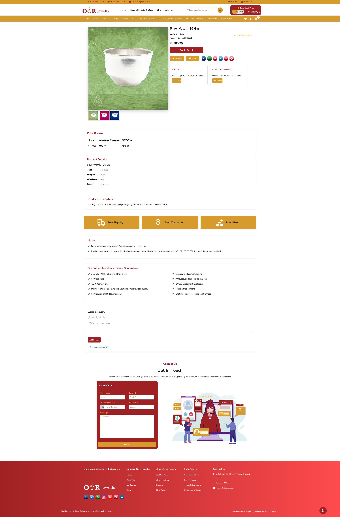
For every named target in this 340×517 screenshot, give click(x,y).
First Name (106, 393)
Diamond (106, 19)
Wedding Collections (195, 19)
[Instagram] (104, 497)
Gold (87, 19)
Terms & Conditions (192, 485)
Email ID (133, 393)
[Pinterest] (231, 58)
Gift (116, 19)
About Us (131, 480)
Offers (125, 19)
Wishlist (178, 58)
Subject (133, 402)
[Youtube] (110, 497)
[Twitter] (220, 58)
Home (123, 10)
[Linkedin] (122, 497)
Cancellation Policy (192, 475)
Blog (129, 490)
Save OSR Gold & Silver (141, 10)
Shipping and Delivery (193, 490)
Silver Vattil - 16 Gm (98, 165)
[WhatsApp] (98, 497)
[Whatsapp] (209, 58)
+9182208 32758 (96, 2)
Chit (159, 10)
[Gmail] (215, 58)
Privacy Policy (190, 480)
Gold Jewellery (162, 475)
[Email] (226, 58)
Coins (133, 19)
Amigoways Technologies (265, 511)
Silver (95, 19)
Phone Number (107, 402)
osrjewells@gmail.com (140, 2)
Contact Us (131, 485)
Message (105, 412)
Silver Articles (226, 19)
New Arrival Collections (172, 19)
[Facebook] (203, 58)
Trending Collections (149, 19)
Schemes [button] (169, 10)
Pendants (213, 19)
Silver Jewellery (162, 480)
